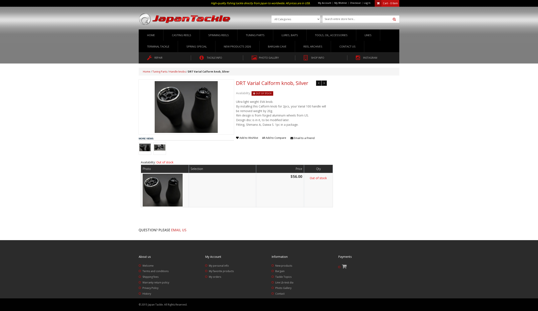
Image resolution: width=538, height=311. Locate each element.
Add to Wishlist (248, 138)
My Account (324, 2)
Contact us (347, 46)
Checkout (355, 2)
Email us (178, 230)
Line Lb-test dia (284, 282)
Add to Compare (275, 138)
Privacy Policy (150, 288)
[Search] (394, 19)
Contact (280, 293)
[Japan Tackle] (185, 19)
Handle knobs (177, 71)
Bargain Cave (277, 46)
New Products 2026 (237, 46)
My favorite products (221, 271)
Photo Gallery (283, 288)
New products (283, 265)
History (146, 293)
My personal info (219, 265)
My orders (215, 277)
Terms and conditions (155, 271)
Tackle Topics (283, 277)
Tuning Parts (159, 71)
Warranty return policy (155, 282)
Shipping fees (150, 277)
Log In (367, 2)
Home (151, 35)
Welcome (148, 265)
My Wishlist (340, 2)
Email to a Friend (304, 138)
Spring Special (196, 46)
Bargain (280, 271)
